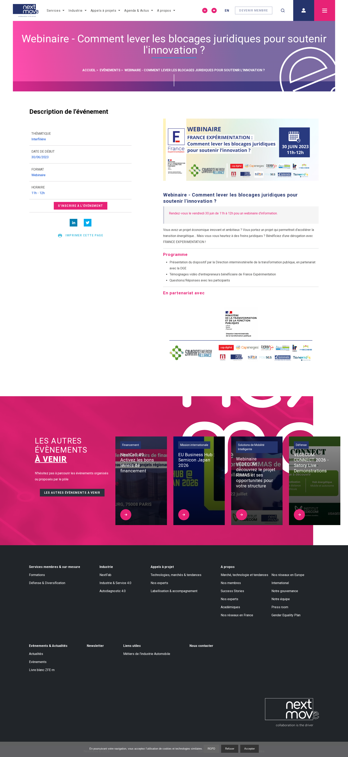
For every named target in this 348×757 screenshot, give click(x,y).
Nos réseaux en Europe (287, 575)
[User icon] (303, 10)
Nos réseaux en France (237, 615)
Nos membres (231, 583)
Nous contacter (201, 646)
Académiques (230, 607)
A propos (228, 567)
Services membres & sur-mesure (54, 567)
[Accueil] (26, 10)
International (280, 583)
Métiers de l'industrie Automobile (146, 654)
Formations (37, 575)
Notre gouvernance (284, 591)
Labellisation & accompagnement (174, 591)
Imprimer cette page (84, 235)
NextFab (105, 575)
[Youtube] (214, 10)
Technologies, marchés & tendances (176, 575)
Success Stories (232, 591)
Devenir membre (253, 10)
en (227, 10)
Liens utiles (132, 646)
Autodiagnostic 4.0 (112, 591)
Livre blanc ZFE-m (42, 670)
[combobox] (282, 10)
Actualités (36, 654)
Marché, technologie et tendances (244, 575)
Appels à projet (162, 567)
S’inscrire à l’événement (80, 205)
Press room (279, 607)
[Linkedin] (204, 10)
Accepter (249, 748)
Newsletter (95, 646)
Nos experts (159, 583)
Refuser (229, 748)
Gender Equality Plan (285, 615)
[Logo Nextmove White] (292, 712)
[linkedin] (73, 222)
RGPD (211, 748)
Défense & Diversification (47, 583)
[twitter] (87, 222)
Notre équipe (280, 599)
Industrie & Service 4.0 (115, 583)
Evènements (38, 662)
